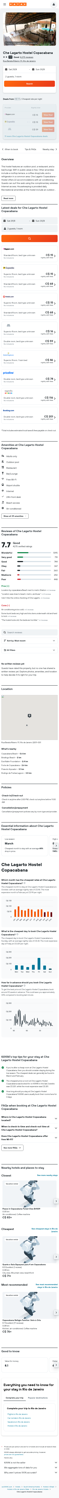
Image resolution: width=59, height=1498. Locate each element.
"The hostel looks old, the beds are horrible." (24, 620)
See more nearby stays (47, 1175)
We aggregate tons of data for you (20, 1467)
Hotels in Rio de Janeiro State (18, 1489)
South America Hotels (32, 1487)
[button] (5, 4)
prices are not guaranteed (13, 1454)
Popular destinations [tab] (38, 1398)
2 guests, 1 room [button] (13, 76)
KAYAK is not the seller (14, 1462)
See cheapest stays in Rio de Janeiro (45, 1230)
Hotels (17, 1487)
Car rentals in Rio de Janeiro (19, 1418)
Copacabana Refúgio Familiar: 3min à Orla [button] (21, 1320)
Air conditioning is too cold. (17, 609)
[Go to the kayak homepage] (17, 4)
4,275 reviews (26, 57)
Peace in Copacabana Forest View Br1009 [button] (21, 1209)
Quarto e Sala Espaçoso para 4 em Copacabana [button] (24, 1264)
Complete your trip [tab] (15, 1398)
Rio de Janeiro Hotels (40, 1489)
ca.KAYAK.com (7, 1487)
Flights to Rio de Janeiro (18, 1414)
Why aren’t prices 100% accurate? (20, 1472)
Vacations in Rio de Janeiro (19, 1422)
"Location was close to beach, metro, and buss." (26, 594)
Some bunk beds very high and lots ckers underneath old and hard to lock (29, 614)
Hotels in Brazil (48, 1487)
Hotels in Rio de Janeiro (17, 1426)
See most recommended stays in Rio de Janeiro (47, 1285)
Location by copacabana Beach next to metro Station (28, 590)
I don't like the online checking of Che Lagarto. (25, 598)
